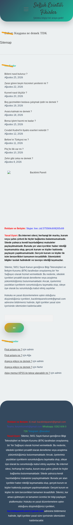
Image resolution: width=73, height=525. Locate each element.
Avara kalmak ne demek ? (18, 111)
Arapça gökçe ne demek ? (18, 361)
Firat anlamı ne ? (13, 349)
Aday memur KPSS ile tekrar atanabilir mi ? (27, 373)
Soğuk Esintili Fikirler (48, 8)
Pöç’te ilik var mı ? (14, 149)
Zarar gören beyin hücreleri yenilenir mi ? (26, 83)
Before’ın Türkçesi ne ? (16, 139)
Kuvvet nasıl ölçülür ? (15, 92)
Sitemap (5, 42)
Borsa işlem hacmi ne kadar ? (20, 121)
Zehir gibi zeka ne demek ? (18, 158)
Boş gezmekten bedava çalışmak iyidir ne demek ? (31, 102)
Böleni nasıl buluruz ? (15, 74)
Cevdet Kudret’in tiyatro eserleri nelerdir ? (26, 130)
